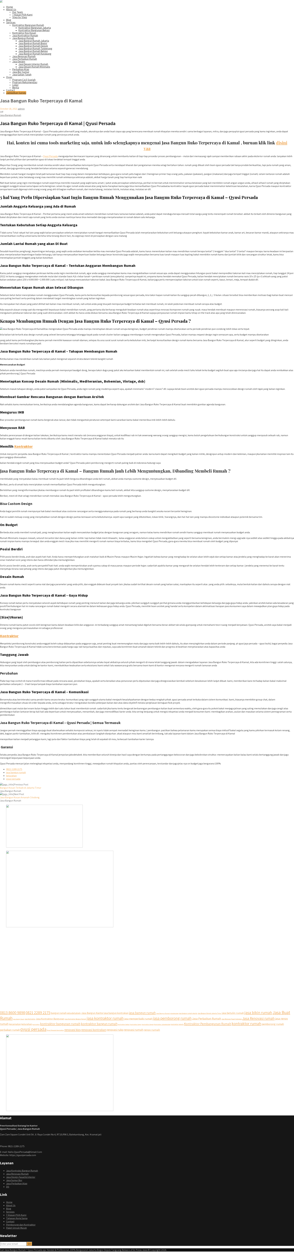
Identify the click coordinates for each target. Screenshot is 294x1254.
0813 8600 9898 (12, 1012)
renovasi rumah (133, 1030)
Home (9, 7)
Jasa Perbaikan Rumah (24, 59)
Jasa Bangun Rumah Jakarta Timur (209, 1013)
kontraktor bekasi (124, 1024)
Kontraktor (23, 446)
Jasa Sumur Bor (14, 1180)
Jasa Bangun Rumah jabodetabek (167, 1013)
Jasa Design (18, 61)
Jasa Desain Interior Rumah (33, 64)
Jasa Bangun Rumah (23, 38)
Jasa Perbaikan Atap (16, 1183)
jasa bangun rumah (16, 772)
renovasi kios (72, 1030)
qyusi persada (13, 778)
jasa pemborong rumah (172, 1018)
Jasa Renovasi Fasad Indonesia (232, 1019)
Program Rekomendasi (24, 82)
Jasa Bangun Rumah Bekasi (33, 51)
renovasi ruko (115, 1030)
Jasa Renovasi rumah (258, 1018)
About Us (11, 9)
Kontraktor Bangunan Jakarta (34, 27)
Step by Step (19, 17)
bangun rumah (58, 1013)
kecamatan (15, 1024)
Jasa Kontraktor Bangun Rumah (75, 1019)
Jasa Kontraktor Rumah (25, 35)
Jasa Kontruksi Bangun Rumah (22, 1170)
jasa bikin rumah (258, 1012)
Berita (15, 87)
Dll (7, 1186)
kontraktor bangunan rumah (60, 1024)
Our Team (17, 12)
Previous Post (20, 786)
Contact (10, 90)
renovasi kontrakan (93, 1030)
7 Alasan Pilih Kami (22, 14)
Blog (8, 20)
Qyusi (9, 77)
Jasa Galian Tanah (21, 74)
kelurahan (11, 775)
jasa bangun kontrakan (116, 1013)
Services (10, 22)
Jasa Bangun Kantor (92, 1013)
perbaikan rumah (10, 1030)
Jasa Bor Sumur (20, 72)
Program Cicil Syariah (24, 79)
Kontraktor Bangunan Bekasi (34, 30)
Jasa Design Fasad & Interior (20, 1177)
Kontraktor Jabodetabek (162, 1024)
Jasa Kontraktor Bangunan (50, 1018)
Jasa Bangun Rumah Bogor (32, 43)
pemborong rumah (273, 1024)
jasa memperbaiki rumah (138, 1018)
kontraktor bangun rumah (99, 1024)
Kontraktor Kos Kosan (24, 33)
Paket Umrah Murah (16, 1228)
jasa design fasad (18, 1019)
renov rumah (152, 1030)
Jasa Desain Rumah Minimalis (34, 66)
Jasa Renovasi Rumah (24, 56)
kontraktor (36, 1024)
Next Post (20, 796)
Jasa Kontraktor (30, 1019)
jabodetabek (74, 1013)
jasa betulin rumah (233, 1013)
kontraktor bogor (135, 1024)
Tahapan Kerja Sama (16, 1218)
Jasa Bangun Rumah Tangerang (35, 48)
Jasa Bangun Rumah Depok (33, 46)
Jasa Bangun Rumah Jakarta (33, 40)
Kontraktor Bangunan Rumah (28, 25)
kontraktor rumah (246, 1023)
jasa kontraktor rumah (105, 1018)
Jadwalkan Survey (16, 92)
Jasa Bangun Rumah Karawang (34, 53)
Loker (15, 85)
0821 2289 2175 (14, 769)
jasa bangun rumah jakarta (188, 1013)
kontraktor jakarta (177, 1024)
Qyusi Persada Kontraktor (55, 1030)
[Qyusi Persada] (1, 1)
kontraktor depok (148, 1024)
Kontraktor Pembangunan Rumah (207, 1024)
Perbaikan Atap (20, 69)
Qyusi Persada (50, 156)
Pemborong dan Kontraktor (21, 1224)
